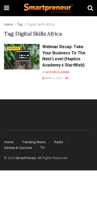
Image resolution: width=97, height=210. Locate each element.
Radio (58, 142)
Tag (20, 24)
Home (8, 24)
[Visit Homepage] (48, 8)
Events (13, 48)
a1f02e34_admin (58, 72)
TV (42, 148)
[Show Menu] (6, 8)
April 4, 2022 (54, 78)
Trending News (34, 142)
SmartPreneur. (26, 158)
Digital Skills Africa (41, 24)
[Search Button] (90, 8)
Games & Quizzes (18, 148)
